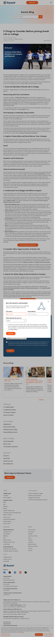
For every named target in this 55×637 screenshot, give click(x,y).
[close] (48, 301)
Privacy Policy (13, 329)
